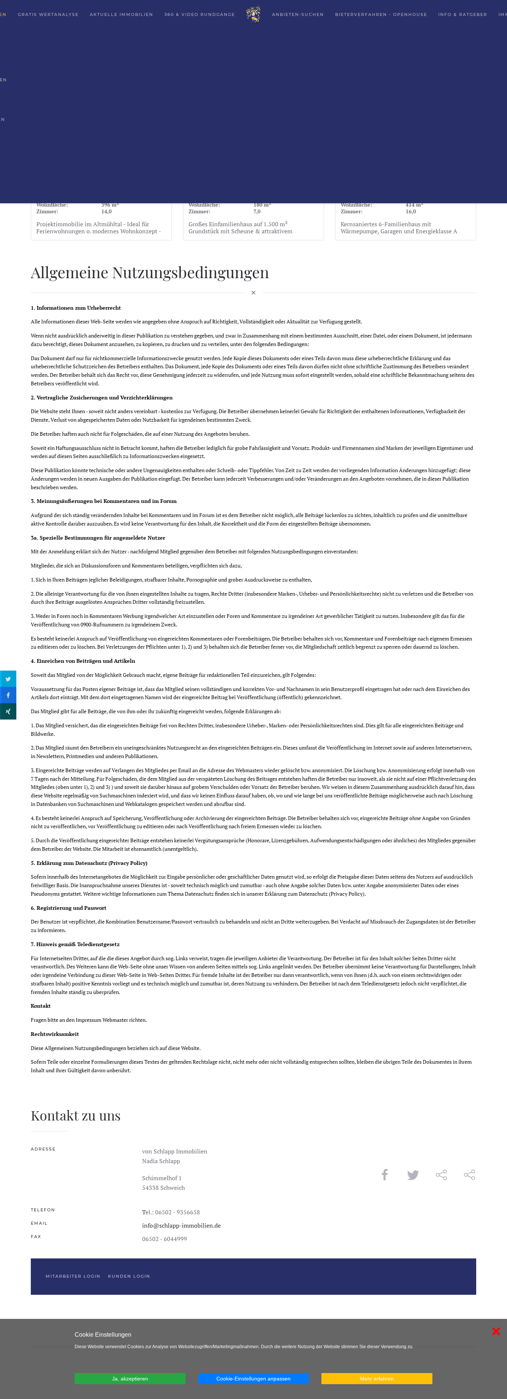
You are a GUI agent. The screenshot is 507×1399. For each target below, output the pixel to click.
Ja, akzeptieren (130, 1379)
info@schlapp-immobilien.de (181, 1225)
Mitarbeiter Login (73, 1276)
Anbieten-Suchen (298, 14)
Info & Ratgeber (462, 14)
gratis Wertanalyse (48, 14)
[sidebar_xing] (8, 711)
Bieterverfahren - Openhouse (381, 14)
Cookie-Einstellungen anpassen (253, 1379)
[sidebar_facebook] (8, 695)
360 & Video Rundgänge (199, 14)
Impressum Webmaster (102, 1019)
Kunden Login (129, 1276)
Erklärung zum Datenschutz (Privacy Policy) (314, 893)
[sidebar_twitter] (8, 679)
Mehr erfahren (377, 1379)
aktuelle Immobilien (121, 14)
